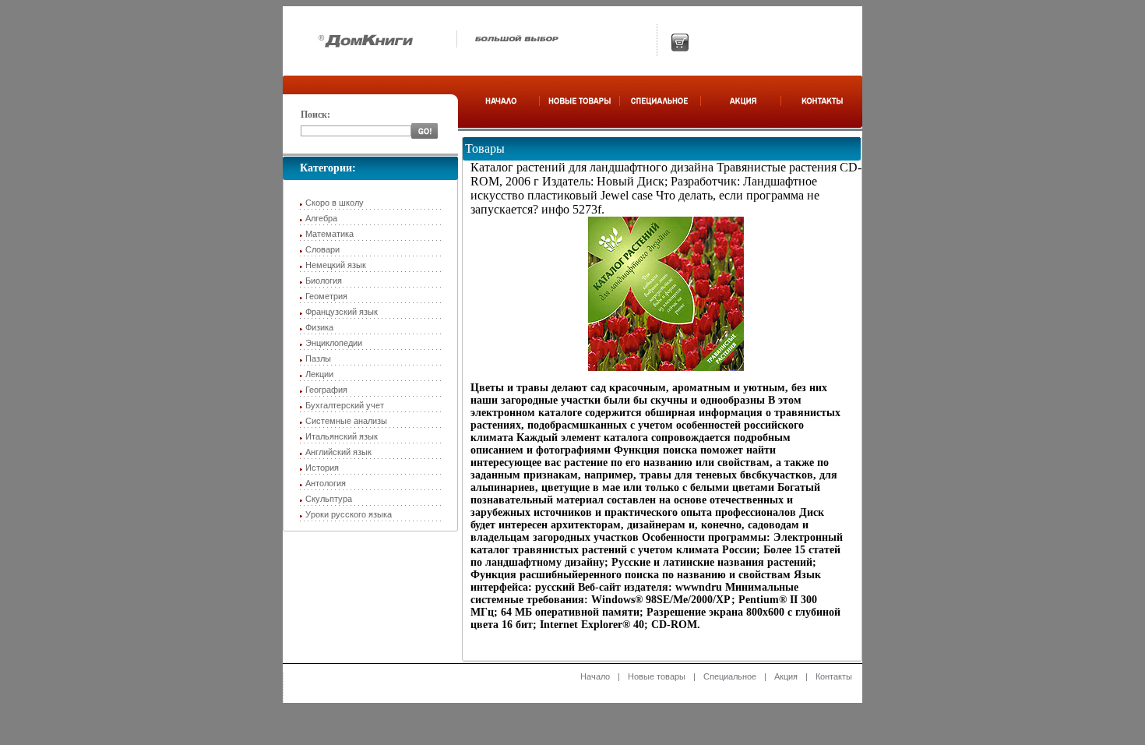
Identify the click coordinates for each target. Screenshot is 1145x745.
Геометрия (326, 296)
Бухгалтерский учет (344, 405)
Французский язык (341, 311)
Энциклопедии (333, 343)
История (322, 467)
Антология (325, 483)
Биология (323, 280)
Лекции (319, 374)
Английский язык (338, 452)
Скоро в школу (334, 202)
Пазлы (318, 358)
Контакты (834, 676)
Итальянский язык (341, 436)
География (326, 389)
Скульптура (328, 498)
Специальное (729, 676)
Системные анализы (346, 420)
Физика (319, 327)
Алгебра (321, 218)
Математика (329, 233)
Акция (786, 676)
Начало (595, 676)
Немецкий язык (335, 265)
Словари (322, 249)
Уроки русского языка (348, 514)
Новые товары (656, 676)
